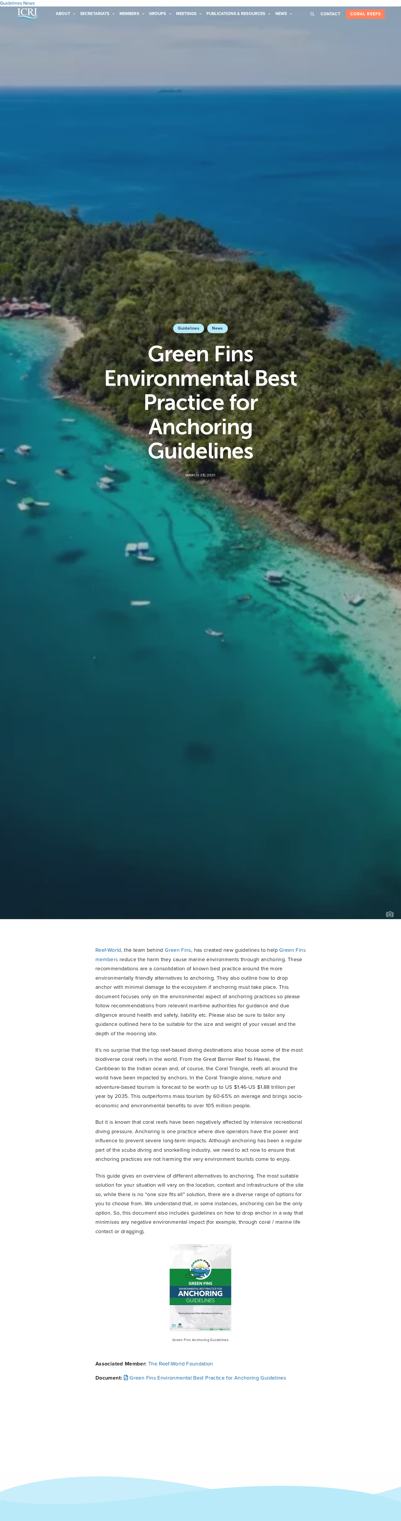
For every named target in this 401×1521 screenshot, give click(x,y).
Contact (330, 13)
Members (129, 13)
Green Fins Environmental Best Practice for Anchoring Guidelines (207, 1378)
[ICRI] (27, 14)
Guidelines (188, 328)
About (63, 13)
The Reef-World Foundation (180, 1363)
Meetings (186, 13)
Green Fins (178, 950)
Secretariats (94, 13)
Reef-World (108, 950)
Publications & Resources (235, 13)
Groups (157, 13)
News (281, 13)
